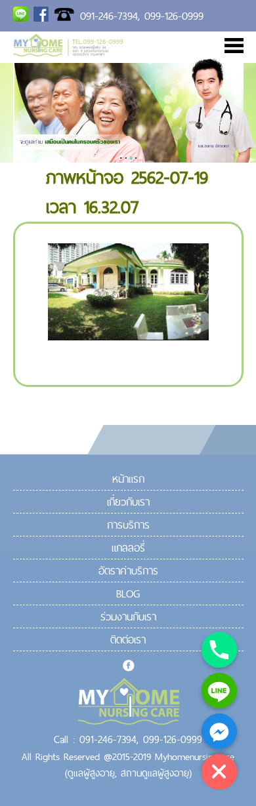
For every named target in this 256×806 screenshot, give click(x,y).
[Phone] (219, 650)
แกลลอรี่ (128, 547)
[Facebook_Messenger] (219, 731)
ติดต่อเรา (128, 639)
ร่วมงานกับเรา (128, 616)
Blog (128, 593)
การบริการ (128, 524)
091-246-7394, (110, 16)
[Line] (219, 690)
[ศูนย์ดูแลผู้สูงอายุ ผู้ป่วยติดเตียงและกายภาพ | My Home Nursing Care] (68, 52)
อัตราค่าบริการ (128, 570)
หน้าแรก (128, 479)
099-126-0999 (173, 16)
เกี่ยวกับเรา (128, 502)
